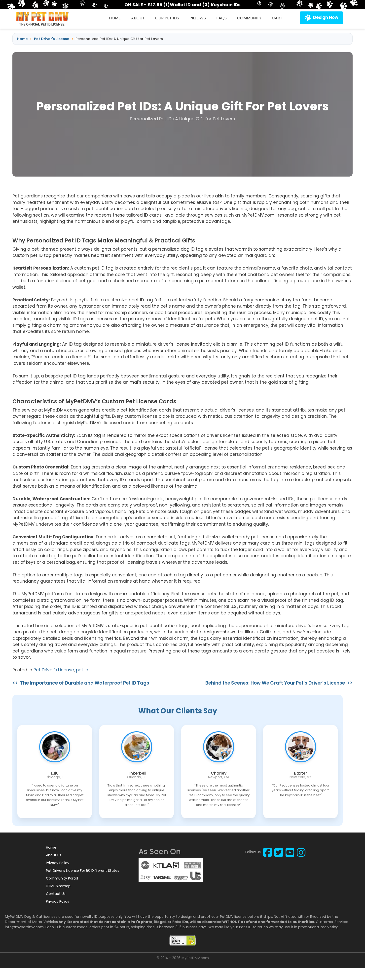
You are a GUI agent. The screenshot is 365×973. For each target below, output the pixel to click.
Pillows (197, 18)
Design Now (325, 17)
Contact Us (56, 893)
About (138, 18)
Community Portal (62, 878)
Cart (277, 18)
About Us (53, 855)
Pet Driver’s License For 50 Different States (82, 870)
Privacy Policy (57, 862)
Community (249, 18)
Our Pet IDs (167, 18)
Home (115, 18)
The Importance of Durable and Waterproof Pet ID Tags (84, 683)
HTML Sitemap (58, 885)
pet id (82, 670)
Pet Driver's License (54, 670)
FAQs (221, 18)
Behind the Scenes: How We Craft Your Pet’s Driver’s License (275, 683)
